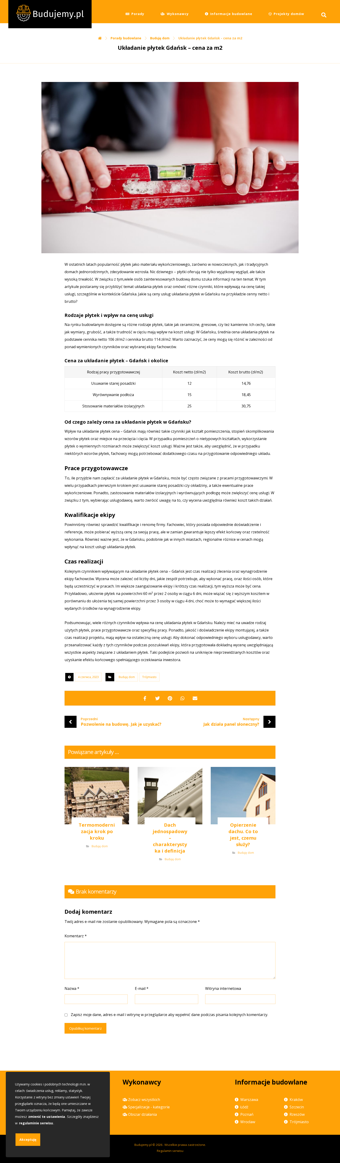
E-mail (141, 988)
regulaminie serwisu (36, 1123)
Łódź (244, 1107)
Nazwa (72, 988)
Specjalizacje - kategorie (149, 1107)
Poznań (246, 1114)
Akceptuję (27, 1139)
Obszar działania (142, 1114)
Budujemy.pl (143, 1145)
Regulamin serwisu (170, 1151)
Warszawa (249, 1099)
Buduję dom (127, 677)
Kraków (296, 1099)
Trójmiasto (149, 677)
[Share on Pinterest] (170, 698)
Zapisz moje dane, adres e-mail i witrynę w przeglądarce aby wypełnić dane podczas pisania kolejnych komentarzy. (169, 1014)
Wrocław (247, 1121)
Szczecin (297, 1107)
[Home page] (100, 38)
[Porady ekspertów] (50, 14)
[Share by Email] (195, 698)
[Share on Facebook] (145, 698)
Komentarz (76, 935)
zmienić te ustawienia (46, 1116)
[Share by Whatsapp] (182, 698)
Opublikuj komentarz (85, 1028)
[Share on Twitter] (157, 698)
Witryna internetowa (223, 988)
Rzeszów (297, 1114)
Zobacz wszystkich (144, 1099)
